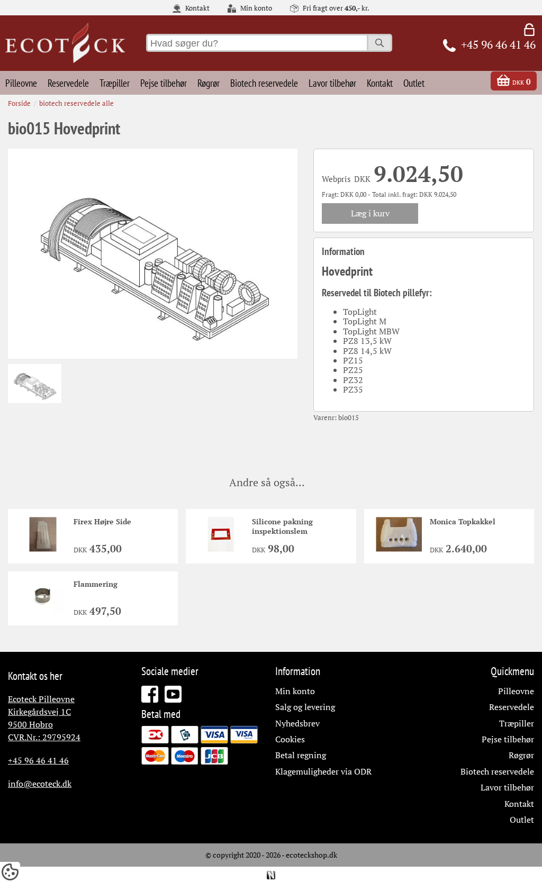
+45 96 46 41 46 (38, 760)
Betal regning (300, 755)
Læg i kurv (370, 213)
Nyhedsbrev (297, 723)
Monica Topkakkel (462, 521)
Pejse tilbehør (163, 82)
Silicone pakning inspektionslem (282, 526)
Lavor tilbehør (332, 82)
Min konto (255, 8)
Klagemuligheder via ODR (323, 771)
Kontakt (197, 8)
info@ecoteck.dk (39, 783)
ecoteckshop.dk (311, 855)
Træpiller (115, 82)
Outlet (413, 82)
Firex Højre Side (102, 521)
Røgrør (208, 82)
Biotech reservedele (264, 82)
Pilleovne (21, 82)
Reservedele (68, 82)
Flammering (96, 583)
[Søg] (379, 43)
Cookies (290, 739)
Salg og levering (305, 707)
